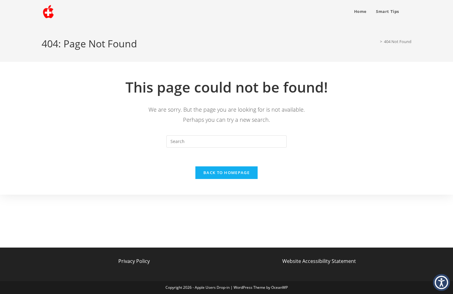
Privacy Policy (134, 261)
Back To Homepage (226, 172)
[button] (441, 282)
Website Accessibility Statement (319, 261)
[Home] (376, 41)
